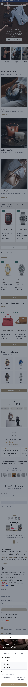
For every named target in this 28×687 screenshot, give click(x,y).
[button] (21, 679)
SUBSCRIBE (14, 684)
